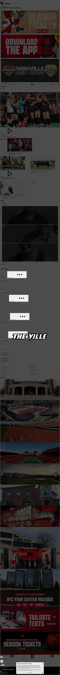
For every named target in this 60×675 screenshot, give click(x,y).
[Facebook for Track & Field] (10, 82)
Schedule (5, 85)
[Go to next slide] (49, 84)
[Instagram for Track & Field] (36, 82)
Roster (8, 85)
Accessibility (4, 668)
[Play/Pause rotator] (30, 84)
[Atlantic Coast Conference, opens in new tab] (2, 665)
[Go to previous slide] (10, 84)
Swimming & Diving (7, 152)
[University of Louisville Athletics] (5, 4)
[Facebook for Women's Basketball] (10, 92)
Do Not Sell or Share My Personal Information (8, 669)
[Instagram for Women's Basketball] (36, 92)
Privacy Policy (4, 667)
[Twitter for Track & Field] (23, 82)
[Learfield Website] (3, 671)
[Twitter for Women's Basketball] (23, 92)
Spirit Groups (6, 202)
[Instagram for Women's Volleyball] (36, 185)
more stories (3, 91)
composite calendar (5, 354)
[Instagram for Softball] (36, 151)
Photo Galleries (6, 200)
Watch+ (5, 199)
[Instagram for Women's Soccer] (36, 142)
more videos (5, 204)
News (10, 85)
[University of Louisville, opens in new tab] (1, 658)
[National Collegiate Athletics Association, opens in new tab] (1, 662)
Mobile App (5, 201)
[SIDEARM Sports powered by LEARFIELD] (4, 674)
